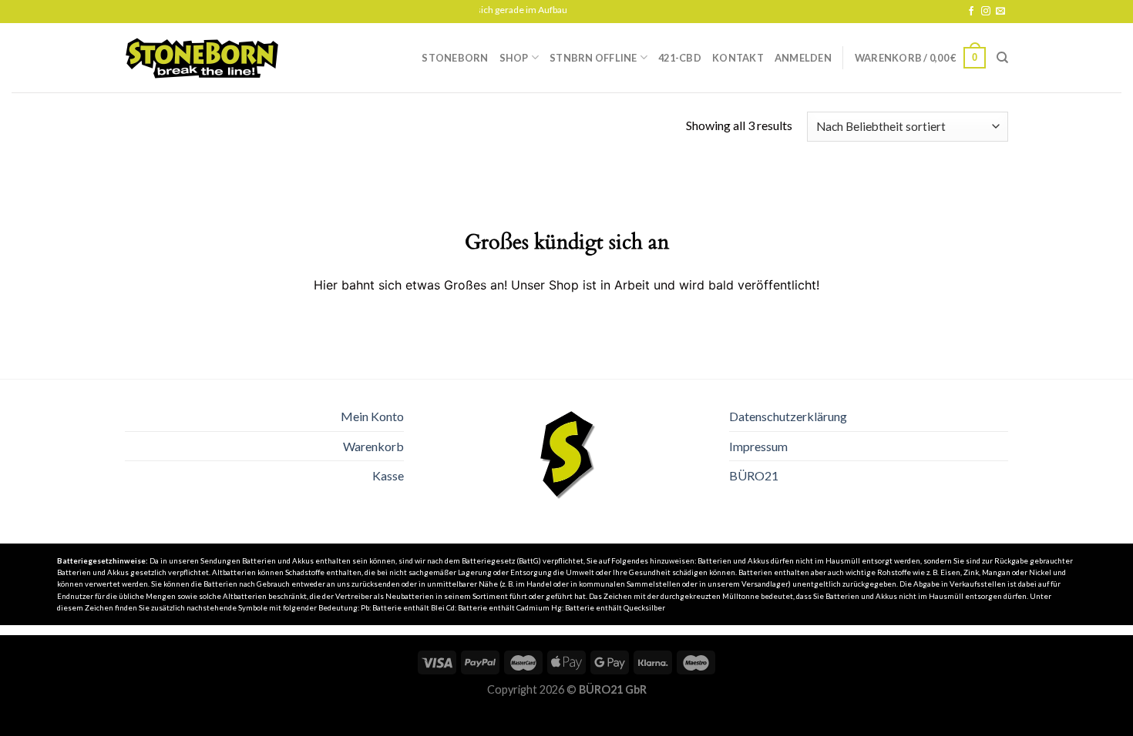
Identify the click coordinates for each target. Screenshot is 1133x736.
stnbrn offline (593, 58)
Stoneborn (455, 58)
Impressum (758, 446)
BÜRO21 (753, 475)
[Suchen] (1002, 57)
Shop (514, 58)
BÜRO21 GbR (613, 689)
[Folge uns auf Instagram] (985, 11)
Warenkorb (373, 446)
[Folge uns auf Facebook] (971, 11)
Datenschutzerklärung (788, 416)
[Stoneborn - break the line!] (202, 58)
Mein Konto (372, 416)
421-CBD (679, 58)
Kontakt (738, 58)
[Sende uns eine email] (1000, 11)
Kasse (388, 475)
